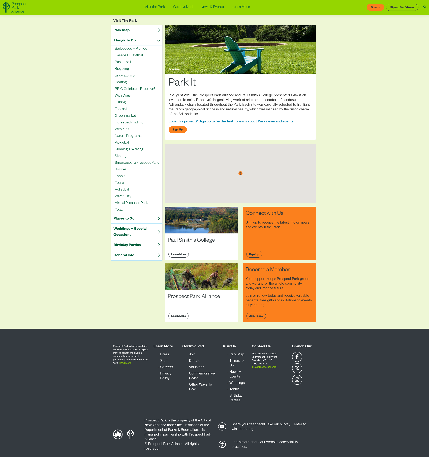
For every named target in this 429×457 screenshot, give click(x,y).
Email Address (160, 119)
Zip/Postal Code (161, 135)
